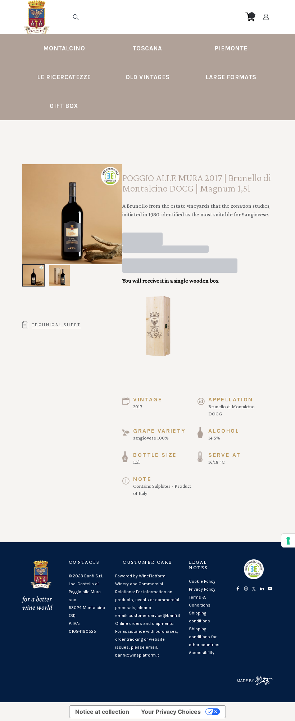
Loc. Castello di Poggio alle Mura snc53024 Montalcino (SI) (87, 599)
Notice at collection (102, 711)
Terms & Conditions (199, 601)
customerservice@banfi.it (154, 615)
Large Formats (230, 77)
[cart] (250, 17)
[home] (142, 17)
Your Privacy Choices (171, 711)
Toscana (147, 48)
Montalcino (64, 48)
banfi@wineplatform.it (137, 655)
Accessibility (201, 652)
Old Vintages (148, 77)
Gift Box (64, 105)
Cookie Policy (202, 581)
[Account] (266, 17)
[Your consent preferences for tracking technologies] (288, 540)
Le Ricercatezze (64, 77)
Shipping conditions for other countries (204, 636)
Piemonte (230, 48)
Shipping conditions (199, 616)
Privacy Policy (202, 589)
